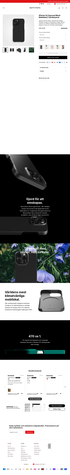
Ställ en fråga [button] (57, 409)
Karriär (9, 452)
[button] (64, 28)
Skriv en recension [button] (57, 405)
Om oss (9, 446)
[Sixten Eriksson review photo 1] (9, 390)
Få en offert (36, 446)
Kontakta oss (23, 446)
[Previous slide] (5, 386)
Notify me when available (53, 57)
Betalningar (23, 452)
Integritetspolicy (24, 454)
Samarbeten (36, 454)
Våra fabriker (10, 454)
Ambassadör (36, 452)
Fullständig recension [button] (13, 394)
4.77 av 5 (16, 406)
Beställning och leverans (26, 456)
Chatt (22, 448)
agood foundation (11, 450)
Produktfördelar (44, 67)
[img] (11, 375)
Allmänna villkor (24, 460)
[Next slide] (65, 386)
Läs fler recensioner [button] (35, 399)
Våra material (10, 456)
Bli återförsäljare (37, 450)
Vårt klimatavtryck (11, 448)
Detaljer (42, 71)
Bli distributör (37, 448)
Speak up (23, 450)
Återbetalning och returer (26, 458)
